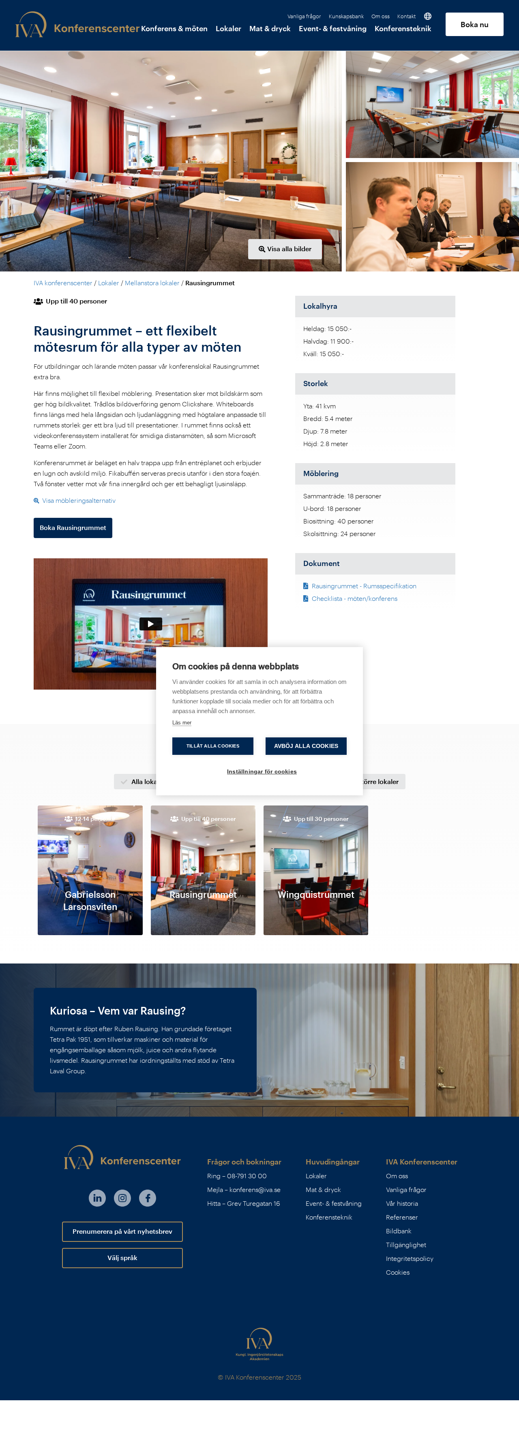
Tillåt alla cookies (213, 745)
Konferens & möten (174, 28)
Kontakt (406, 16)
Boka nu (475, 24)
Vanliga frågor (304, 16)
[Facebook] (147, 1198)
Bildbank (399, 1231)
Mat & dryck (270, 28)
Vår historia (402, 1203)
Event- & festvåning (333, 28)
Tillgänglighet (406, 1244)
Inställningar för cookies (262, 772)
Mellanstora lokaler (152, 282)
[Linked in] (97, 1198)
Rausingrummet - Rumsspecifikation (363, 586)
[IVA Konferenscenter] (77, 24)
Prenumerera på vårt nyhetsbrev (122, 1231)
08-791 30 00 (247, 1175)
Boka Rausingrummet (73, 527)
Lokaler (228, 28)
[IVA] (259, 1344)
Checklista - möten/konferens (353, 598)
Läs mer (181, 723)
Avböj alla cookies (306, 746)
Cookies (398, 1272)
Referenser (402, 1217)
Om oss (380, 16)
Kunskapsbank (346, 16)
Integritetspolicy (409, 1258)
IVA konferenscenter (63, 282)
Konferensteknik (403, 28)
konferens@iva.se (255, 1189)
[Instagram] (122, 1198)
